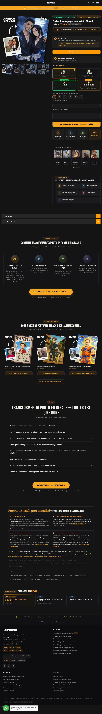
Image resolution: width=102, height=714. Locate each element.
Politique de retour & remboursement (64, 682)
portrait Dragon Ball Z (40, 556)
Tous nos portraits (8, 691)
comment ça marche (77, 523)
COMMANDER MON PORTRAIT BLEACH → (51, 485)
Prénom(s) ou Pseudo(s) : (60, 100)
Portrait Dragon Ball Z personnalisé (64, 642)
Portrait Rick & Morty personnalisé (63, 648)
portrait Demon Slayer (54, 556)
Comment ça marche (60, 575)
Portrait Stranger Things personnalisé (65, 650)
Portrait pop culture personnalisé (13, 688)
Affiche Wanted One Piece (17, 579)
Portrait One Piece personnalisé (65, 633)
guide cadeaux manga (17, 528)
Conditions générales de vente (62, 688)
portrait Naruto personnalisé (24, 556)
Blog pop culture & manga (11, 679)
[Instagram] (4, 666)
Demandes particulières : (60, 109)
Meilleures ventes (8, 682)
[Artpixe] (26, 630)
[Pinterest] (13, 666)
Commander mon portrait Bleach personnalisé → (51, 292)
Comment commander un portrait (13, 676)
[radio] (64, 73)
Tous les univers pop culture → (62, 653)
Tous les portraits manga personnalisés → (51, 381)
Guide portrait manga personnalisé (40, 575)
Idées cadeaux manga (51, 579)
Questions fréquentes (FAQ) (62, 679)
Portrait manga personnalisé (62, 636)
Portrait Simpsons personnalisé (63, 645)
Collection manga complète (18, 575)
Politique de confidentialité (61, 685)
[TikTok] (9, 666)
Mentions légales (58, 691)
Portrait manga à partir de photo (13, 685)
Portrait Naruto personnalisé (78, 575)
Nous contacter (58, 676)
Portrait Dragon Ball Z (35, 579)
